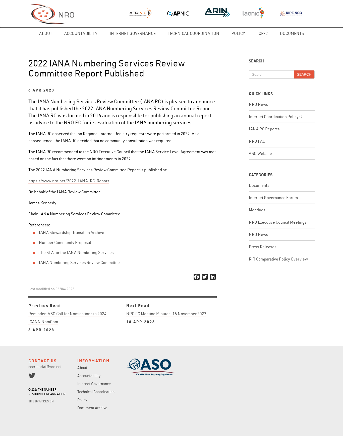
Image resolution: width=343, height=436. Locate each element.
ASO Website (260, 153)
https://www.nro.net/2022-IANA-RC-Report (68, 180)
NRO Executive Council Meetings (278, 222)
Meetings (257, 210)
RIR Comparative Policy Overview (278, 259)
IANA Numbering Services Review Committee (79, 262)
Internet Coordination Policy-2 (276, 117)
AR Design (46, 401)
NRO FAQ (257, 141)
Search (304, 74)
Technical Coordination (193, 33)
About (45, 33)
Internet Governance (133, 33)
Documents (292, 33)
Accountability (80, 33)
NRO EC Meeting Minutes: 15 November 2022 (166, 317)
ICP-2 (262, 33)
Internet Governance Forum (273, 198)
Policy (238, 33)
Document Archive (92, 407)
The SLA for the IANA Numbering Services (76, 252)
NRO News (258, 104)
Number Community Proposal (65, 242)
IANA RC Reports (264, 129)
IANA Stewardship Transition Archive (71, 232)
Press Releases (262, 247)
